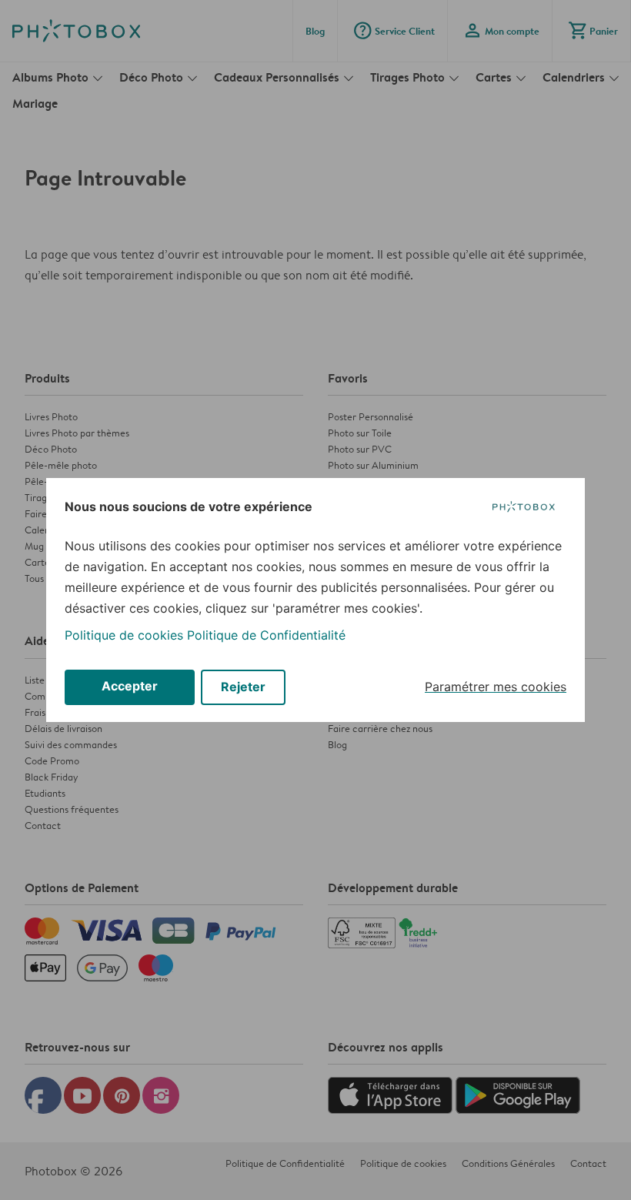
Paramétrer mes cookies (495, 686)
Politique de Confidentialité (266, 635)
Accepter (130, 686)
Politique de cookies (124, 635)
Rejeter (243, 686)
